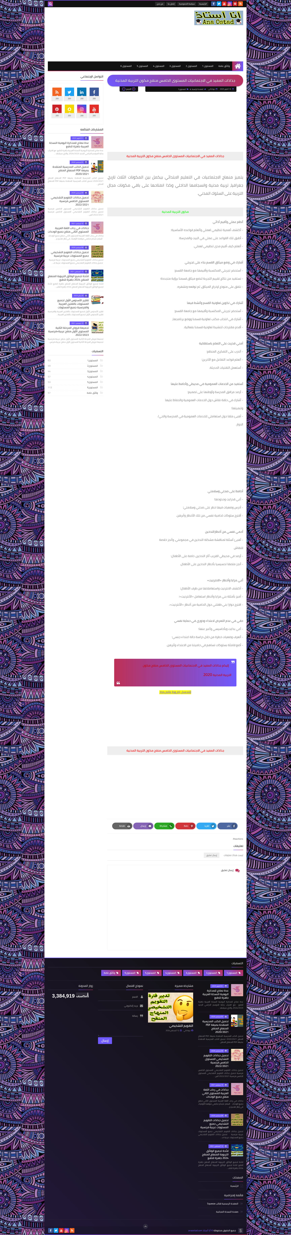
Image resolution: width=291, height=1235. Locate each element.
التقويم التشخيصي (181, 1025)
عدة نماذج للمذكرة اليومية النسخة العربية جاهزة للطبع (69, 144)
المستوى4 (73, 376)
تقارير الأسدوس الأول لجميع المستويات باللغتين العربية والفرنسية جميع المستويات (73, 304)
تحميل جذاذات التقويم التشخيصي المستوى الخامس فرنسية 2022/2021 (70, 201)
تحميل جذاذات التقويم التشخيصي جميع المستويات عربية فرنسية (70, 254)
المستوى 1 (207, 66)
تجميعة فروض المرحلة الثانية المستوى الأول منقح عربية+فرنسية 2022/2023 (68, 331)
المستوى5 (182, 89)
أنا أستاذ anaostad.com (199, 1230)
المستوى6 (73, 387)
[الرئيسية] (237, 66)
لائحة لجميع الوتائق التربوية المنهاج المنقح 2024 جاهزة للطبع (68, 278)
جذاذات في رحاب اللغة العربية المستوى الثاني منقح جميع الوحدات (68, 229)
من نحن (160, 4)
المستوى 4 (158, 66)
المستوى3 (73, 371)
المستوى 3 (175, 66)
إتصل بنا (171, 4)
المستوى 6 (126, 66)
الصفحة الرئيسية (197, 89)
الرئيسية (203, 4)
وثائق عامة (224, 66)
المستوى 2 (191, 66)
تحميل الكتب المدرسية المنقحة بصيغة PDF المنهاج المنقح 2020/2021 (71, 170)
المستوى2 (73, 366)
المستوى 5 (142, 66)
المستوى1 (73, 360)
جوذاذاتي (187, 1030)
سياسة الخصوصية (187, 4)
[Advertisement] (109, 34)
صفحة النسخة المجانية (227, 1212)
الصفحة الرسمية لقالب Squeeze (222, 1204)
